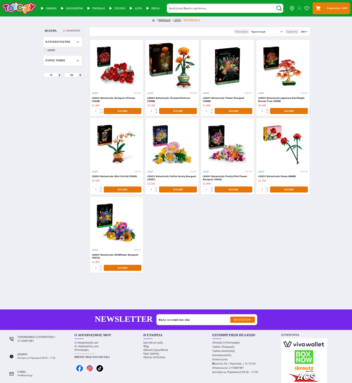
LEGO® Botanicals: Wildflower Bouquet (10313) (115, 256)
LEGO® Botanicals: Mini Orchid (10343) (114, 176)
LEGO (177, 20)
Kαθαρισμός (73, 30)
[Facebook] (79, 368)
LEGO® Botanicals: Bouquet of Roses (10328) (113, 99)
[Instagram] (89, 368)
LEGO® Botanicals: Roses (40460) (277, 176)
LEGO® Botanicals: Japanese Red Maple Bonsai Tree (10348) (281, 99)
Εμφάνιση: (292, 31)
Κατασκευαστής (57, 41)
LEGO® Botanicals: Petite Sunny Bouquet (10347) (171, 178)
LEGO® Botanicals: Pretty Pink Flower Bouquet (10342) (225, 178)
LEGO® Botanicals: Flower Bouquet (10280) (223, 99)
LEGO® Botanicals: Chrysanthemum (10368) (168, 99)
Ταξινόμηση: (241, 31)
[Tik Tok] (99, 368)
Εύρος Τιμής (55, 60)
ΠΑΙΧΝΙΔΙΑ (164, 20)
